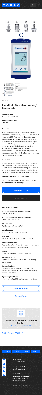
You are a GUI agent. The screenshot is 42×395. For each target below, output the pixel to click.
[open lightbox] (21, 46)
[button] (33, 5)
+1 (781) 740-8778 (18, 367)
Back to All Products (13, 333)
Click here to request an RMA (21, 325)
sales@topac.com (18, 369)
